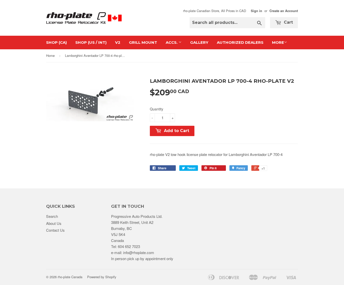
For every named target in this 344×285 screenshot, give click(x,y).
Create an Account (283, 11)
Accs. (172, 42)
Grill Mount (143, 42)
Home (50, 55)
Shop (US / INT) (91, 42)
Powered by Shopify (101, 276)
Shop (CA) (56, 42)
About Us (53, 223)
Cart (288, 22)
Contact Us (55, 230)
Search (52, 216)
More (278, 42)
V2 (117, 42)
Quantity (156, 108)
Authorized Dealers (240, 42)
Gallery (199, 42)
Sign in (256, 11)
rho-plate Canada (70, 276)
